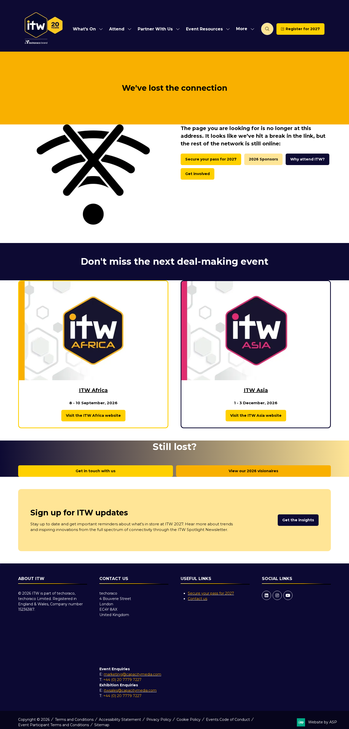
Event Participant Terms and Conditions (53, 725)
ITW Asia (256, 390)
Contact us (197, 598)
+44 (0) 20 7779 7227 (122, 679)
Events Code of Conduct (228, 719)
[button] (243, 29)
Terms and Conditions (74, 719)
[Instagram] (277, 595)
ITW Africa (93, 390)
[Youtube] (288, 595)
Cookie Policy (189, 719)
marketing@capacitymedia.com (132, 674)
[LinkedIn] (266, 595)
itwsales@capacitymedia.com (130, 690)
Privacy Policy (158, 719)
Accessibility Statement (120, 719)
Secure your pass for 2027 (211, 593)
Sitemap (101, 725)
